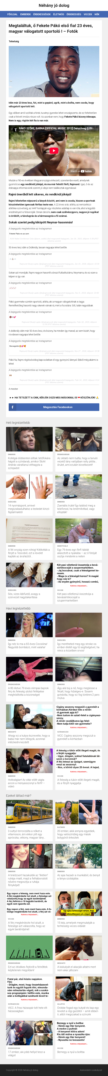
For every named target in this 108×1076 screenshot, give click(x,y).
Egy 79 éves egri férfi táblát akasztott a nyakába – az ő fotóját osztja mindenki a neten (77, 553)
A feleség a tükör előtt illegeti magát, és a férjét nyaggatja (78, 781)
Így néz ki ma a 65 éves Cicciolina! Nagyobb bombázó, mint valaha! (27, 645)
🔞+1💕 (12, 317)
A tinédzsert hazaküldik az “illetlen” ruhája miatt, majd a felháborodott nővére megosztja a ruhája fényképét (28, 880)
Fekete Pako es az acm (19, 234)
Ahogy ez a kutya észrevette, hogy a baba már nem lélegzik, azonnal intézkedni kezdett (29, 739)
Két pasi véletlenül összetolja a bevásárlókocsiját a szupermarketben (75, 597)
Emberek (25, 14)
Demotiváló (62, 546)
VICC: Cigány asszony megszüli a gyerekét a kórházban (76, 737)
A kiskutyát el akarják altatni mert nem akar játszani (76, 968)
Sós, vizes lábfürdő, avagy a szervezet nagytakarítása (24, 595)
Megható (12, 732)
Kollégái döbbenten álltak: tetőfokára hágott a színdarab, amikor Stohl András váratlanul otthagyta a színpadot (29, 463)
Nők (97, 14)
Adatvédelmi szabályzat (91, 1070)
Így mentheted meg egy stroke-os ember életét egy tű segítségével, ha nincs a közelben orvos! (78, 647)
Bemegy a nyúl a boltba (71, 1052)
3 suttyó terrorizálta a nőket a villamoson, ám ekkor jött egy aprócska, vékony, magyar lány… (26, 834)
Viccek (88, 14)
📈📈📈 (12, 288)
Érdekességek (42, 14)
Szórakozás (62, 732)
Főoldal (12, 14)
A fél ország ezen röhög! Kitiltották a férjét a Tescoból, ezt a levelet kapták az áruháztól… (29, 553)
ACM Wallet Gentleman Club (22, 239)
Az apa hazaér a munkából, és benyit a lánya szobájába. (78, 877)
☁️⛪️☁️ (12, 259)
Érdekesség (74, 14)
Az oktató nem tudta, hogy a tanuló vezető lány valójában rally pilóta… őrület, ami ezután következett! (77, 461)
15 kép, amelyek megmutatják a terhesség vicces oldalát (76, 924)
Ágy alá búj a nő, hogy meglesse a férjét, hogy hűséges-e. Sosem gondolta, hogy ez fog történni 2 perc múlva (78, 693)
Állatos (61, 1004)
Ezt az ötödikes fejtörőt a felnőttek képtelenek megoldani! (28, 968)
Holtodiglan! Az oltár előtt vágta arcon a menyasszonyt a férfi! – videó (26, 783)
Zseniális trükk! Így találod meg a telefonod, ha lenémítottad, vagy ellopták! (76, 509)
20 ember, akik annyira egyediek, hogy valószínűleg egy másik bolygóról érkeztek (76, 834)
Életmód (58, 14)
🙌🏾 (10, 375)
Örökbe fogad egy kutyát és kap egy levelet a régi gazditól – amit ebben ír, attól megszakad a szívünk (78, 1011)
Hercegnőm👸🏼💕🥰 (17, 346)
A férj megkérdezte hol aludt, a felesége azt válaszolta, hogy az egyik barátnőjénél (26, 926)
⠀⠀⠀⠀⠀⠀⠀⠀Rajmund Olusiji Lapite (23, 264)
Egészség (12, 502)
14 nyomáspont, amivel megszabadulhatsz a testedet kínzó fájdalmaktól (28, 509)
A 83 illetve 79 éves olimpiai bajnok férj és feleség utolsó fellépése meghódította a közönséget (28, 691)
